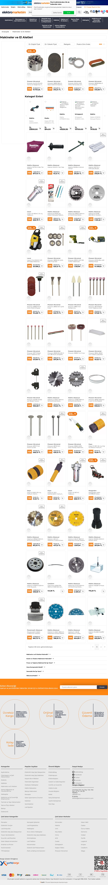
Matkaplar (85, 20)
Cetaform (51, 583)
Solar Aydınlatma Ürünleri (34, 797)
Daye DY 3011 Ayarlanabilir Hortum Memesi (55, 493)
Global (83, 835)
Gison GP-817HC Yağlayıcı (73, 493)
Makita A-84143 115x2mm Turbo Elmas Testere (55, 539)
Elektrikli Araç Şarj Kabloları (34, 775)
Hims (57, 835)
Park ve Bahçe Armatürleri (36, 851)
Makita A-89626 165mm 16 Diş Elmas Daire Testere (35, 539)
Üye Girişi (87, 12)
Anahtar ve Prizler (7, 844)
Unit (56, 828)
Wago (83, 851)
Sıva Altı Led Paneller (8, 838)
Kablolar (56, 20)
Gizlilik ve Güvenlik (55, 785)
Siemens (84, 832)
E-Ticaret (47, 882)
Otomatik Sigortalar (31, 782)
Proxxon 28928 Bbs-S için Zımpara (96, 84)
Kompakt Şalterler (33, 822)
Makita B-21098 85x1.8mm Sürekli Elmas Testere (95, 214)
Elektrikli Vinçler (6, 825)
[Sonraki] (105, 116)
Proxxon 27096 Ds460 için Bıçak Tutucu (34, 400)
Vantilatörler (29, 804)
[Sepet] (103, 12)
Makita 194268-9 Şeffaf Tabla (96, 632)
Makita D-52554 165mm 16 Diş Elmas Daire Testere (56, 400)
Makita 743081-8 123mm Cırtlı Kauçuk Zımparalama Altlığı (35, 586)
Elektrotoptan (53, 778)
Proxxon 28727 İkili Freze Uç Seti (33, 446)
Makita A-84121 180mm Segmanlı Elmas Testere (76, 539)
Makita (57, 825)
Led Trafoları (31, 841)
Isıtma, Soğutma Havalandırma (60, 26)
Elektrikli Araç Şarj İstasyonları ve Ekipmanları (46, 20)
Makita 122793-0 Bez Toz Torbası (35, 168)
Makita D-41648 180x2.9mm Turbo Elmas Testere (74, 632)
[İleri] (105, 647)
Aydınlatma (8, 20)
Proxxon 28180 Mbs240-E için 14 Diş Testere (97, 400)
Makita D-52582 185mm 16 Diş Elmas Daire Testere (76, 400)
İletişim (13, 7)
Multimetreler (6, 848)
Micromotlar (31, 844)
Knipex (83, 844)
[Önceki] (26, 116)
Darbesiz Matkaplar (31, 785)
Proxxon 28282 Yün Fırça (76, 353)
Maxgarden (93, 490)
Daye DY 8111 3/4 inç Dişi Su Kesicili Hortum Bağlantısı (97, 446)
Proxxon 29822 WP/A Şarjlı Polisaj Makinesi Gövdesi (75, 446)
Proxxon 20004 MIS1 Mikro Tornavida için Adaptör (75, 84)
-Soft (42, 882)
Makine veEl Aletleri (64, 20)
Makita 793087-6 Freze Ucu (96, 586)
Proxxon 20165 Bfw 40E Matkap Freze (96, 261)
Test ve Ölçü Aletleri (75, 20)
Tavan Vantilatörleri (7, 835)
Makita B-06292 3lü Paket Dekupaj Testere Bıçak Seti (55, 214)
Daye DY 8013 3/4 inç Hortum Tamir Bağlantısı (34, 493)
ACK (56, 838)
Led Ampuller (6, 828)
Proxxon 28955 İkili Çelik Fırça (56, 307)
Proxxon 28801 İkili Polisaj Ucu (74, 307)
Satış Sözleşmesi (54, 797)
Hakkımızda (5, 7)
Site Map (52, 804)
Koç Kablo (58, 832)
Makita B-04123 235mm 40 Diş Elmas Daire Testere (76, 586)
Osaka (83, 825)
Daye (90, 444)
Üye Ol (97, 12)
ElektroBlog (21, 7)
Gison (29, 211)
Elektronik (4, 811)
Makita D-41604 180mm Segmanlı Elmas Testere (56, 632)
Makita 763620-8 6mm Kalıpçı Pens (96, 539)
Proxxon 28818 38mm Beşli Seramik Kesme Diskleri (55, 84)
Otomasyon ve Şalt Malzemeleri (20, 20)
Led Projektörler (32, 825)
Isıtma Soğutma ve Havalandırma (7, 790)
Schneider (58, 822)
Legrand (84, 841)
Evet (68, 13)
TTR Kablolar (5, 851)
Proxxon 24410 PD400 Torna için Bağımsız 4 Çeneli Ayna (34, 84)
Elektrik (3, 780)
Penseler (28, 794)
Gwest (57, 841)
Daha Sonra (57, 13)
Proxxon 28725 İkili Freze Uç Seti (54, 446)
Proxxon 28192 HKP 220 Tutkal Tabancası (76, 261)
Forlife (83, 838)
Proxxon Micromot (33, 81)
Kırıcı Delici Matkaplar (34, 832)
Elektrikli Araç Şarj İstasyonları (35, 772)
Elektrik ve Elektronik (33, 20)
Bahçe (3, 808)
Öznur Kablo (85, 828)
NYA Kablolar (31, 838)
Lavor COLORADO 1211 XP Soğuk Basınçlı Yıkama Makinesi (34, 261)
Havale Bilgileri (54, 791)
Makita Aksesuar (33, 165)
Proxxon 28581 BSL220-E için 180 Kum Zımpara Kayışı (56, 353)
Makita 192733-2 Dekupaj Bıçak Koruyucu (94, 168)
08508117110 (76, 794)
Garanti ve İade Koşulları (57, 782)
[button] (30, 101)
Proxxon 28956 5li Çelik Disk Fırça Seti (55, 261)
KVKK (50, 794)
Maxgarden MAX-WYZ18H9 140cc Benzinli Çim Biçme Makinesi (95, 493)
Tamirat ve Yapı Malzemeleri (47, 26)
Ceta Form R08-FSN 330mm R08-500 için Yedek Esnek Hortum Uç (55, 586)
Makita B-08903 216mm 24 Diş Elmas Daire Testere (76, 214)
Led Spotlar (29, 807)
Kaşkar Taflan (59, 848)
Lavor (29, 258)
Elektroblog (53, 772)
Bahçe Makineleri (31, 791)
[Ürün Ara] (79, 12)
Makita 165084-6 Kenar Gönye (76, 168)
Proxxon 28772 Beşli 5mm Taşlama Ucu (34, 353)
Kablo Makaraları (30, 788)
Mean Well (84, 822)
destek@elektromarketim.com (82, 798)
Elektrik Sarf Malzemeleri (35, 848)
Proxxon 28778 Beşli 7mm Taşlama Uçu (95, 307)
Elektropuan (78, 7)
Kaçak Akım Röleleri (32, 778)
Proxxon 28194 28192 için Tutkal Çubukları (96, 353)
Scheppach (59, 844)
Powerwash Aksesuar (34, 630)
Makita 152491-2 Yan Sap (56, 167)
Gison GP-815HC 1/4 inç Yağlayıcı (35, 214)
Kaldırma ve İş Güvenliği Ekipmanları (96, 20)
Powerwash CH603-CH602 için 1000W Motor (33, 632)
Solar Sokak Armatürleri (9, 841)
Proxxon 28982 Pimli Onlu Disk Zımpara (34, 307)
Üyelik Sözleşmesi (55, 801)
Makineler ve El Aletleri (9, 786)
